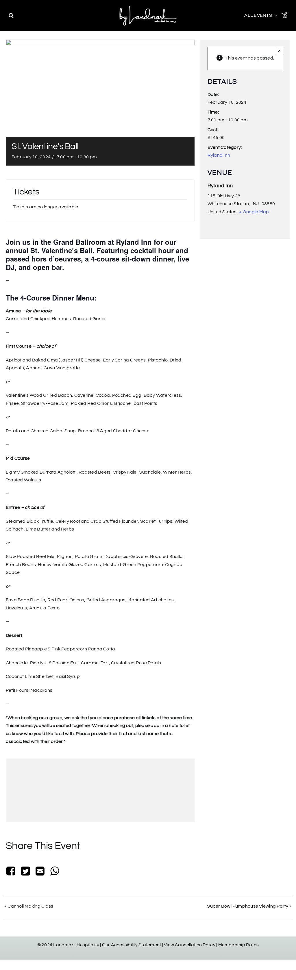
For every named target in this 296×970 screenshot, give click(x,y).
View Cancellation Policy (189, 945)
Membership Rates (238, 945)
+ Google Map (254, 211)
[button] (11, 15)
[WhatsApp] (54, 872)
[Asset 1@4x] (284, 14)
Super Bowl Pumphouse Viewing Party (249, 906)
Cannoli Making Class (28, 906)
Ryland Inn (219, 155)
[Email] (40, 872)
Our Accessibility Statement (131, 945)
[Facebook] (12, 872)
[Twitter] (25, 872)
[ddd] (148, 5)
